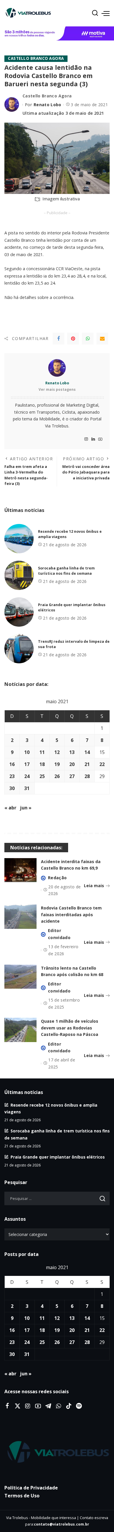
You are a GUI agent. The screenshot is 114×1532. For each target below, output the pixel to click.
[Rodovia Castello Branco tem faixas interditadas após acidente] (20, 916)
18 (42, 764)
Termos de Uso (21, 1495)
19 (57, 764)
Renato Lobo (47, 104)
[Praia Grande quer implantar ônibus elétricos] (19, 612)
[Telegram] (48, 1406)
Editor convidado (59, 934)
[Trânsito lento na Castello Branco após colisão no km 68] (20, 977)
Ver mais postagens (57, 389)
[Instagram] (86, 439)
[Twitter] (17, 1406)
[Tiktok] (69, 1406)
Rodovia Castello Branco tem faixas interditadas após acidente (71, 914)
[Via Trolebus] (57, 1452)
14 (87, 752)
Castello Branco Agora (36, 58)
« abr (10, 807)
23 (12, 776)
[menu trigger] (105, 13)
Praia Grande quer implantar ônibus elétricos (58, 1157)
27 (72, 776)
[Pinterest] (73, 338)
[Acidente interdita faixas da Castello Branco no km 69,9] (20, 870)
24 (27, 776)
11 (42, 752)
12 (57, 752)
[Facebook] (58, 338)
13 (72, 752)
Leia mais (94, 885)
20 (72, 764)
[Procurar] (95, 13)
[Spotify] (79, 1406)
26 (57, 776)
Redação (57, 877)
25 (42, 776)
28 (87, 776)
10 (27, 752)
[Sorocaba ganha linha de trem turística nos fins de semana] (19, 575)
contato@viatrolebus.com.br (61, 1524)
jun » (26, 807)
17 (27, 764)
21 (87, 764)
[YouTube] (100, 439)
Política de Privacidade (31, 1487)
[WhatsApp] (88, 338)
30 (12, 788)
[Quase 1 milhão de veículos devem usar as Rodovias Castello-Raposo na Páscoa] (20, 1030)
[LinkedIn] (93, 439)
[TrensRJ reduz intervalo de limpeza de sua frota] (19, 648)
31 (27, 788)
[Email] (102, 338)
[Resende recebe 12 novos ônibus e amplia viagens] (19, 538)
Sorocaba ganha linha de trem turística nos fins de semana (66, 571)
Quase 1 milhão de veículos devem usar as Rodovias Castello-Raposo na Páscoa (69, 1027)
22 (102, 764)
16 (12, 764)
